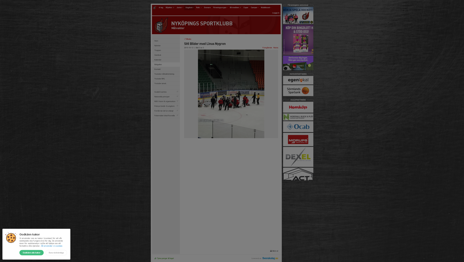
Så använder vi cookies (51, 246)
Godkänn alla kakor (31, 252)
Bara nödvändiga (56, 252)
